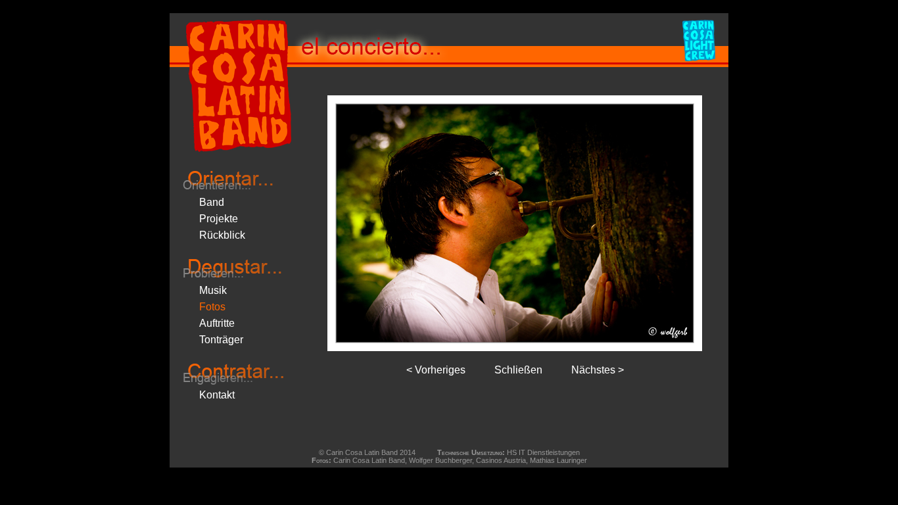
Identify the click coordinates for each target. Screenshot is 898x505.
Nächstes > (597, 369)
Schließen (518, 369)
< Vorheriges (435, 369)
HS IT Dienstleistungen (543, 452)
